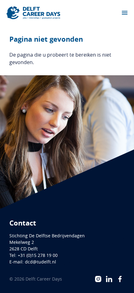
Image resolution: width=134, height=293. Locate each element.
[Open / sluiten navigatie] (124, 13)
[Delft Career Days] (33, 12)
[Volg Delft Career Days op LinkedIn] (109, 279)
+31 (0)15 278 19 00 (38, 255)
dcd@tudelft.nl (40, 262)
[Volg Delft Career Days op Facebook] (120, 279)
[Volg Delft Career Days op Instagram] (98, 279)
